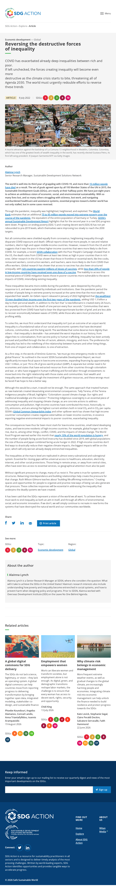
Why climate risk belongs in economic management (91, 665)
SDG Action (11, 26)
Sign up (103, 789)
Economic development (50, 549)
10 (68, 97)
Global (71, 549)
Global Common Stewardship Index (32, 411)
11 (20, 733)
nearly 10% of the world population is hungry (78, 435)
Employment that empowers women (54, 663)
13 (26, 733)
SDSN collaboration (47, 251)
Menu (108, 13)
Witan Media (102, 830)
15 (31, 733)
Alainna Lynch (12, 172)
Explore (23, 26)
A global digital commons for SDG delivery (17, 665)
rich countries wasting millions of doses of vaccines (49, 268)
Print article (49, 523)
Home (79, 828)
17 (7, 739)
